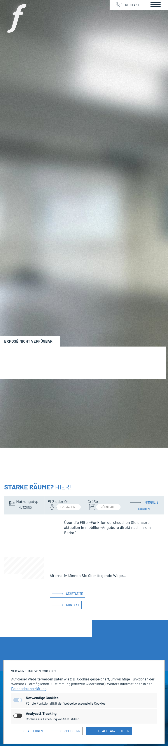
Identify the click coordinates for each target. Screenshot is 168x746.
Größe (93, 501)
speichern (72, 731)
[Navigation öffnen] (155, 4)
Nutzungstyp (27, 501)
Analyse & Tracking (41, 713)
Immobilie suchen (148, 503)
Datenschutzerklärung (28, 688)
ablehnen (35, 731)
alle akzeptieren (115, 731)
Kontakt (132, 5)
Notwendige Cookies (42, 697)
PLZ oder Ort (59, 501)
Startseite (74, 593)
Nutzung (25, 507)
